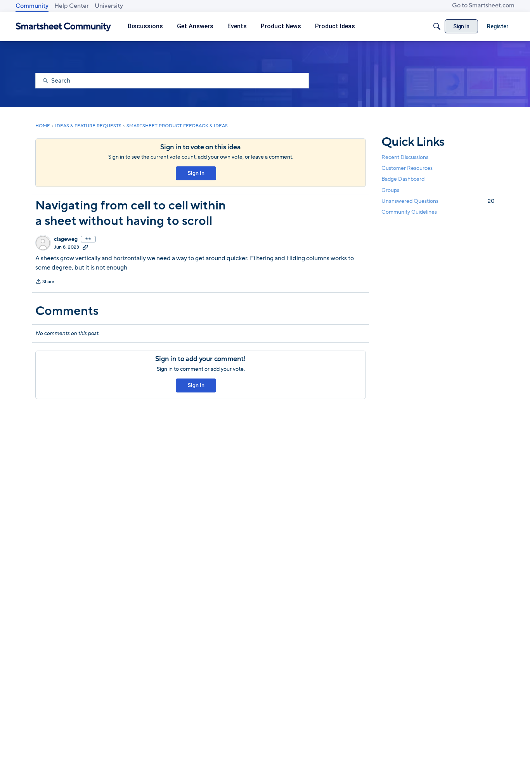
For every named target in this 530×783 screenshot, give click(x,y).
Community (32, 6)
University (109, 6)
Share (44, 282)
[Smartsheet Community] (63, 26)
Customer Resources (407, 168)
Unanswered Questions (438, 201)
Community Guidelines (409, 212)
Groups (390, 190)
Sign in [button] (196, 173)
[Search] (437, 26)
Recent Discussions (404, 157)
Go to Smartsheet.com (483, 5)
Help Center (71, 6)
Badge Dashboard (402, 179)
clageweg (66, 239)
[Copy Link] (85, 247)
